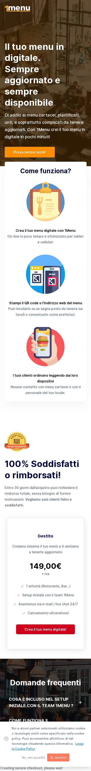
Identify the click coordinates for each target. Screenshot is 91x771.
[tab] (46, 702)
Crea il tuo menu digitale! (45, 629)
